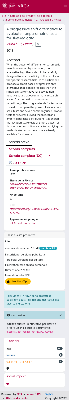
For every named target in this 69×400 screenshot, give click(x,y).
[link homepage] (17, 6)
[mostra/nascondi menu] (65, 6)
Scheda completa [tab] (22, 149)
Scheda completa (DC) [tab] (25, 156)
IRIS (4, 16)
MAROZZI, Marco (19, 44)
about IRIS (34, 394)
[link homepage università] (48, 6)
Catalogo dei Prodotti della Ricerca (31, 16)
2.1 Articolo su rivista (48, 19)
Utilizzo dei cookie (17, 398)
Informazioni (17, 315)
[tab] (49, 155)
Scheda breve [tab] (19, 142)
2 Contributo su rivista (18, 19)
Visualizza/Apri (19, 281)
